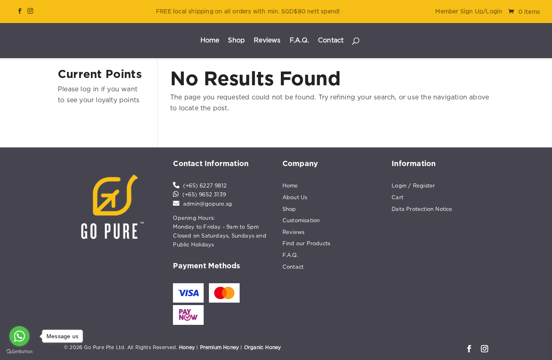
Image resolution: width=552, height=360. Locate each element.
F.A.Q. (299, 40)
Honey (187, 347)
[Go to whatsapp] (19, 336)
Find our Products (306, 243)
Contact (330, 40)
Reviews (267, 40)
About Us (295, 197)
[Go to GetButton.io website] (19, 351)
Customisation (301, 220)
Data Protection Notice (422, 209)
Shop (236, 40)
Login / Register (413, 185)
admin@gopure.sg (207, 203)
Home (209, 40)
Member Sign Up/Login (468, 11)
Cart (397, 197)
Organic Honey (262, 347)
